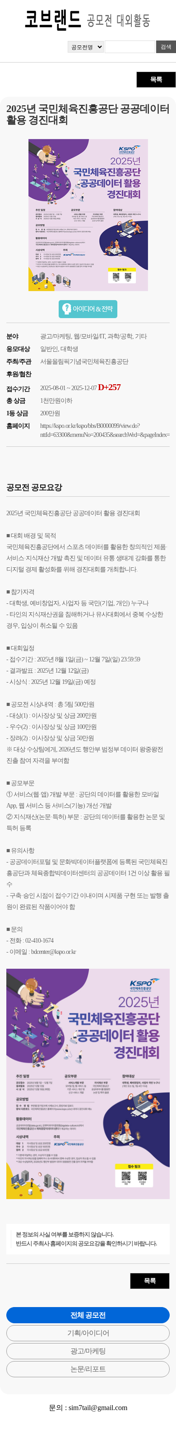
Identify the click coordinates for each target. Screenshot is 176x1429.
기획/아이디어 (88, 1333)
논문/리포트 (88, 1369)
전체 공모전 (88, 1315)
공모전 (19, 704)
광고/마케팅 (88, 1351)
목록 (156, 79)
